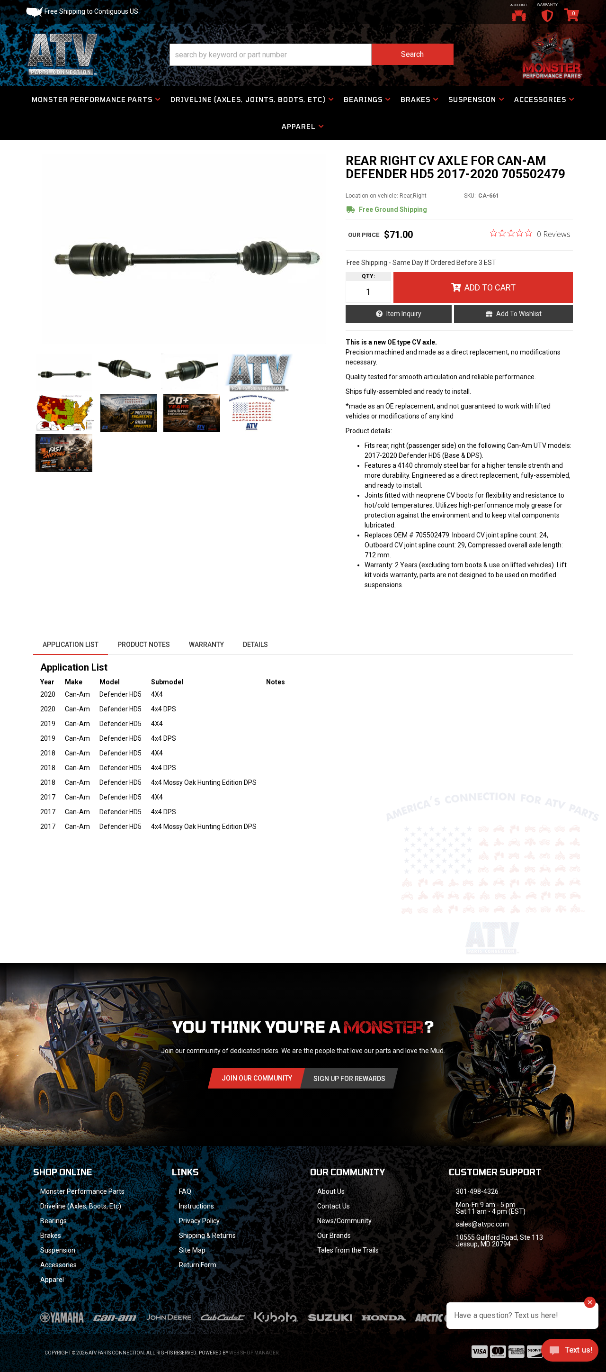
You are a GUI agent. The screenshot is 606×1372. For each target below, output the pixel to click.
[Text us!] (570, 1352)
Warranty (206, 644)
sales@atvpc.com (482, 1224)
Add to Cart (490, 287)
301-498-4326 (477, 1191)
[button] (311, 55)
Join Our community (257, 1078)
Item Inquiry (403, 314)
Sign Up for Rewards (349, 1078)
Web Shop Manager (253, 1352)
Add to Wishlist (519, 314)
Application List (70, 644)
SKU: (470, 195)
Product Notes (143, 644)
